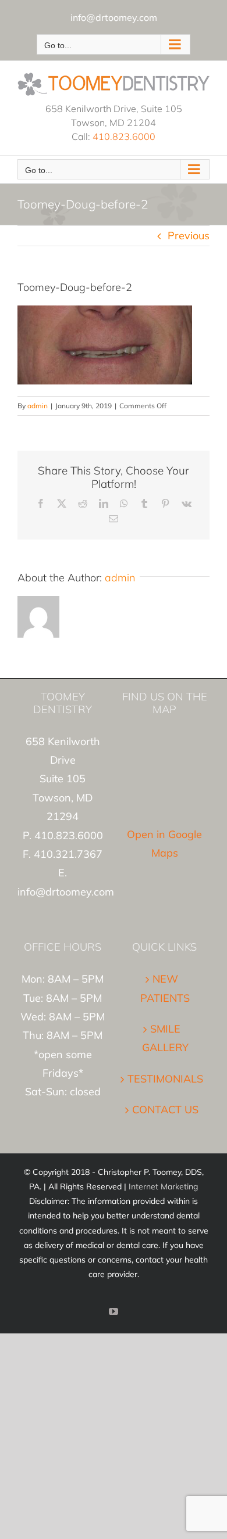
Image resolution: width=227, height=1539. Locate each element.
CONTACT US (165, 1109)
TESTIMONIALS (165, 1078)
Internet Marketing (163, 1186)
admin (37, 405)
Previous (189, 235)
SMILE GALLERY (165, 1038)
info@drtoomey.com (113, 17)
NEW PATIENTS (165, 988)
